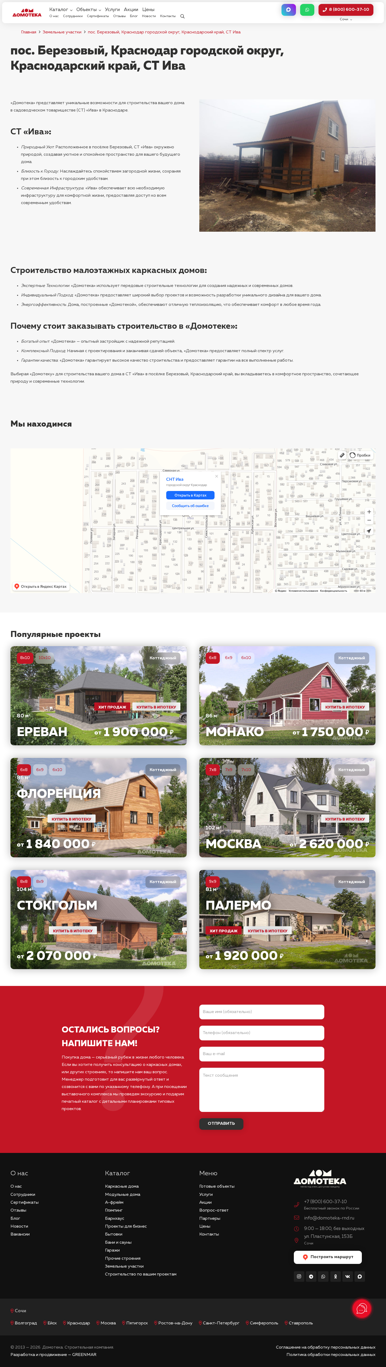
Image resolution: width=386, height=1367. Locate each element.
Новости (19, 1226)
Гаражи (112, 1250)
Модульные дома (122, 1195)
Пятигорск (137, 1323)
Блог (15, 1219)
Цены (204, 1226)
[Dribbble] (359, 1276)
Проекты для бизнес (126, 1226)
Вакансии (20, 1234)
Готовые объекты (216, 1186)
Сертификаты (25, 1203)
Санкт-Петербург (221, 1323)
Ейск (52, 1323)
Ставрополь (301, 1323)
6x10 (246, 658)
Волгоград (26, 1323)
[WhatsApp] (323, 1276)
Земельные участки (62, 32)
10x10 (45, 658)
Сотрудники (23, 1195)
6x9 (228, 658)
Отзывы (18, 1210)
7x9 (228, 770)
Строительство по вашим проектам (140, 1274)
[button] (182, 13)
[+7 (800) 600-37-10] (299, 1205)
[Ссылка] (99, 695)
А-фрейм (114, 1203)
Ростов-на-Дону (175, 1323)
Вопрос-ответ (214, 1210)
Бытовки (113, 1234)
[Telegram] (311, 1276)
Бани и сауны (118, 1243)
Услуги (206, 1195)
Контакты (209, 1234)
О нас (16, 1186)
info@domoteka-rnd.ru (329, 1218)
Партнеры (209, 1219)
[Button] (288, 10)
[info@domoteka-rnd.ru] (299, 1218)
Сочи (20, 1311)
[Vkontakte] (347, 1276)
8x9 (40, 882)
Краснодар (78, 1323)
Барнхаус (114, 1219)
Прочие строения (122, 1259)
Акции (205, 1203)
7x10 (246, 770)
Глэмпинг (114, 1210)
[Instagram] (299, 1276)
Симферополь (264, 1323)
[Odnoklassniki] (335, 1276)
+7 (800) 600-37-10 (325, 1201)
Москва (108, 1323)
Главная (28, 32)
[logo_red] (27, 12)
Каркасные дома (122, 1186)
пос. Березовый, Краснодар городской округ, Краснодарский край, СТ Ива (164, 32)
